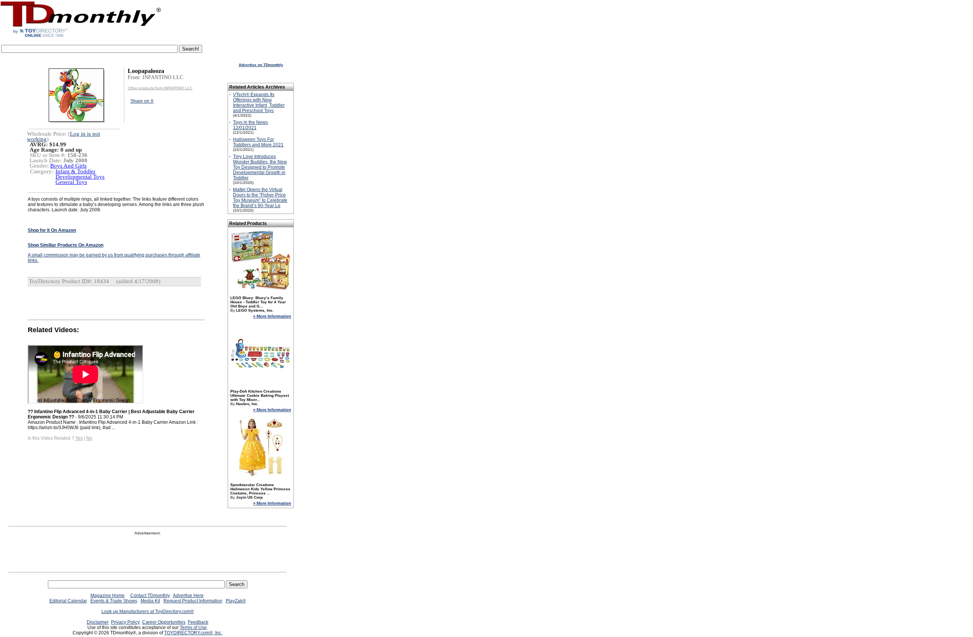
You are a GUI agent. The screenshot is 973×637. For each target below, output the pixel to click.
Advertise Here (188, 595)
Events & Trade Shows (113, 601)
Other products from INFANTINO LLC (160, 88)
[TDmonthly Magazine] (81, 37)
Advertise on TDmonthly (261, 65)
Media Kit (150, 601)
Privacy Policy (125, 622)
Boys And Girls (68, 166)
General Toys (71, 182)
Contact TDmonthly (150, 595)
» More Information (272, 316)
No (89, 438)
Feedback (198, 622)
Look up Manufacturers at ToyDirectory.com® (147, 611)
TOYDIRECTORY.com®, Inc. (193, 632)
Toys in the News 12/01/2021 (250, 125)
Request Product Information (192, 601)
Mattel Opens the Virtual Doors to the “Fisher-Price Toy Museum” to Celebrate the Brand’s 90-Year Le (260, 197)
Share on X (142, 101)
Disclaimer (98, 622)
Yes (79, 438)
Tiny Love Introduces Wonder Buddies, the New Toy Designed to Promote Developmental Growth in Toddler (260, 167)
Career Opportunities (163, 622)
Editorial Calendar (68, 601)
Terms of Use (193, 627)
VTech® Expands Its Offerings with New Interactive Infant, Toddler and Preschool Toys (259, 102)
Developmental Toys (80, 177)
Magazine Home (107, 595)
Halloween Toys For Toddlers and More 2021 (258, 142)
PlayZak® (236, 601)
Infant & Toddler (75, 171)
